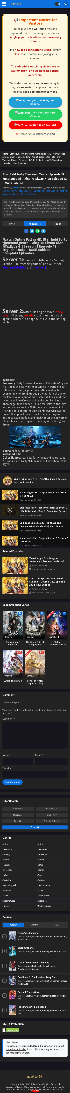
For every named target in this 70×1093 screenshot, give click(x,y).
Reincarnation (43, 885)
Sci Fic (40, 890)
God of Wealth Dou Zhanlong (33, 962)
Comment (8, 718)
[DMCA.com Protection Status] (10, 1031)
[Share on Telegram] (43, 231)
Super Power (43, 895)
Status (51, 815)
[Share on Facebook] (26, 231)
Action (5, 844)
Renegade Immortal (28, 933)
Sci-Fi (5, 895)
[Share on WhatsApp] (37, 231)
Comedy (6, 854)
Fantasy (6, 865)
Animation (42, 849)
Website (6, 768)
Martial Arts (8, 880)
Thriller (5, 906)
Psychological (9, 885)
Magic (40, 875)
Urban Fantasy (44, 906)
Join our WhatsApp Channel (43, 114)
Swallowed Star (26, 947)
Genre (17, 809)
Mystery (41, 880)
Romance (6, 890)
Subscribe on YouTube (42, 124)
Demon (5, 859)
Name (6, 755)
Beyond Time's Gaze (29, 992)
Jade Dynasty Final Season (32, 1007)
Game (40, 865)
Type (17, 821)
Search (36, 827)
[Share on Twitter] (32, 231)
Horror (40, 870)
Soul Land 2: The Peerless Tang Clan (37, 977)
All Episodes (35, 224)
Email (39, 755)
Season (51, 809)
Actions (40, 844)
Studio (17, 815)
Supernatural (8, 901)
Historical (7, 870)
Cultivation (42, 854)
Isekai (5, 875)
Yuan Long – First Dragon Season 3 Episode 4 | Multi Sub (46, 560)
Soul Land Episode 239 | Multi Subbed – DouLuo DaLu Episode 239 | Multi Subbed (47, 581)
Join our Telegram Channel (42, 102)
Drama (40, 859)
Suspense (42, 901)
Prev (12, 224)
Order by (51, 821)
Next (57, 224)
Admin (16, 187)
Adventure (7, 849)
